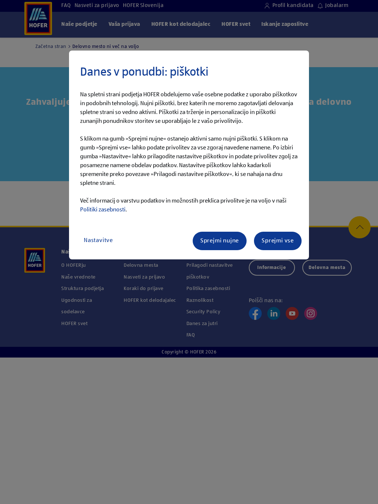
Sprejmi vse (278, 241)
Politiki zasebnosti (103, 210)
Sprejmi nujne (219, 241)
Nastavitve (98, 241)
